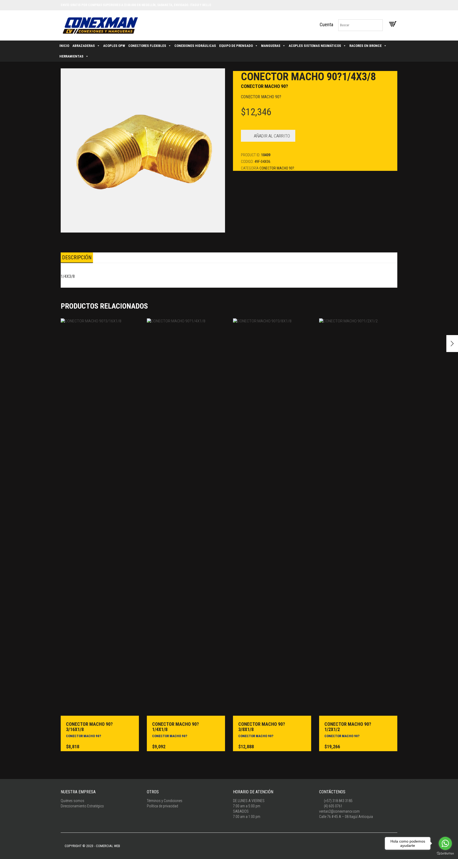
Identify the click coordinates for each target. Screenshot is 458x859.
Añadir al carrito (272, 136)
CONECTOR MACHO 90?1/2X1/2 (347, 726)
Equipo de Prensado (236, 46)
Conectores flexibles (147, 46)
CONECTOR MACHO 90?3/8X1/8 (261, 726)
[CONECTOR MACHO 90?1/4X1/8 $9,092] (452, 343)
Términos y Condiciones (164, 801)
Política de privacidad (162, 806)
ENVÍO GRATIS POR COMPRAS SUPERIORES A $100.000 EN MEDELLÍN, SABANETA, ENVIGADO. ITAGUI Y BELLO (136, 5)
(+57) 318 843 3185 (338, 801)
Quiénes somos (72, 801)
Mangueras (270, 46)
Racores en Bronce (365, 46)
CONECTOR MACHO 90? (264, 86)
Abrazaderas (83, 46)
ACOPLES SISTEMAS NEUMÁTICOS (315, 46)
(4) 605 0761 (332, 806)
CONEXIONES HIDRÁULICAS (195, 46)
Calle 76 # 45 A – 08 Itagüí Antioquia (346, 817)
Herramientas (71, 56)
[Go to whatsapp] (445, 843)
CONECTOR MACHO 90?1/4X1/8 (175, 726)
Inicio (64, 46)
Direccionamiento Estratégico (82, 806)
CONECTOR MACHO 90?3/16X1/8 (89, 726)
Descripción (77, 257)
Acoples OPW (114, 46)
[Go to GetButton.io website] (445, 853)
